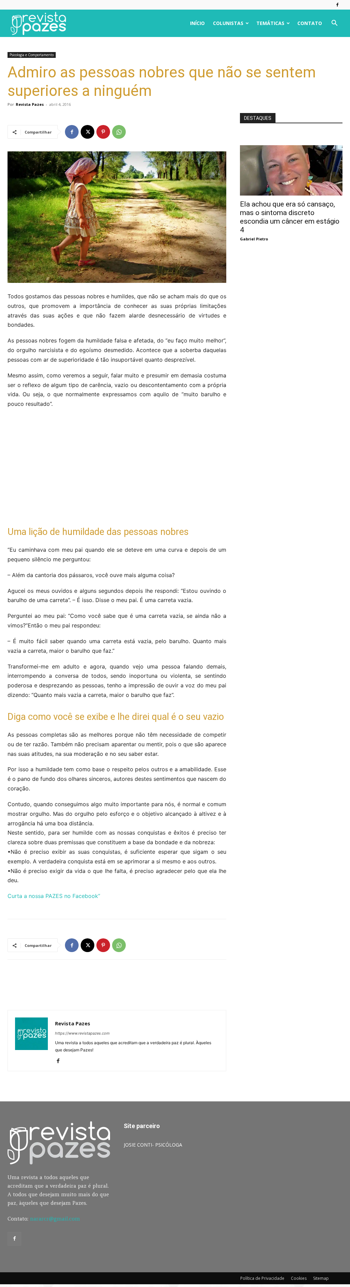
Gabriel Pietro (254, 238)
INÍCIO (197, 23)
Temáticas (270, 23)
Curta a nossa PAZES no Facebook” (54, 895)
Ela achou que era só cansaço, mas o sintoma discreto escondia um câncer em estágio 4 (289, 217)
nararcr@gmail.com (55, 1218)
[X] (87, 132)
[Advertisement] (117, 467)
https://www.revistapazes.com (82, 1033)
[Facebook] (337, 5)
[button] (334, 24)
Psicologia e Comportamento (32, 54)
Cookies (299, 1278)
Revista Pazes (30, 104)
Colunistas (228, 23)
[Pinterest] (103, 132)
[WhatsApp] (119, 132)
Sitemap (321, 1278)
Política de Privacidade (262, 1278)
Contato (309, 23)
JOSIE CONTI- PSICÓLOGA (153, 1144)
